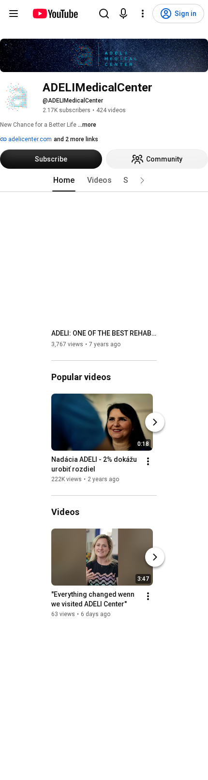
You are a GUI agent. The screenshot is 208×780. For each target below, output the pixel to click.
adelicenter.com (29, 139)
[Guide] (13, 13)
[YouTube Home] (55, 13)
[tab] (63, 180)
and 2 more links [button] (76, 139)
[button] (142, 180)
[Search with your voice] (123, 13)
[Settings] (143, 13)
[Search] (104, 13)
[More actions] (148, 461)
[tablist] (104, 180)
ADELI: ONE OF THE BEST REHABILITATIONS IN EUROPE (104, 333)
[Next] (154, 422)
